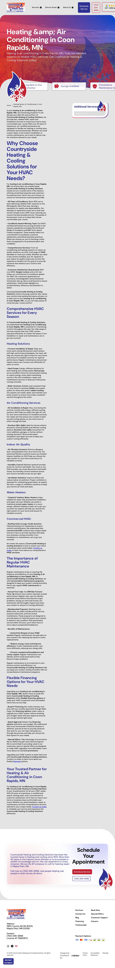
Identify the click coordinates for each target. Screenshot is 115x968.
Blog (77, 918)
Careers (94, 921)
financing (17, 761)
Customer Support (99, 918)
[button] (36, 7)
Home (9, 105)
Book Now (95, 910)
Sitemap (105, 953)
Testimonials (81, 925)
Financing (79, 921)
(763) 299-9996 (96, 7)
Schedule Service (84, 7)
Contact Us (80, 914)
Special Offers (97, 914)
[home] (16, 7)
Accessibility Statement (95, 954)
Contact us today (39, 807)
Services (79, 910)
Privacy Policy (85, 954)
